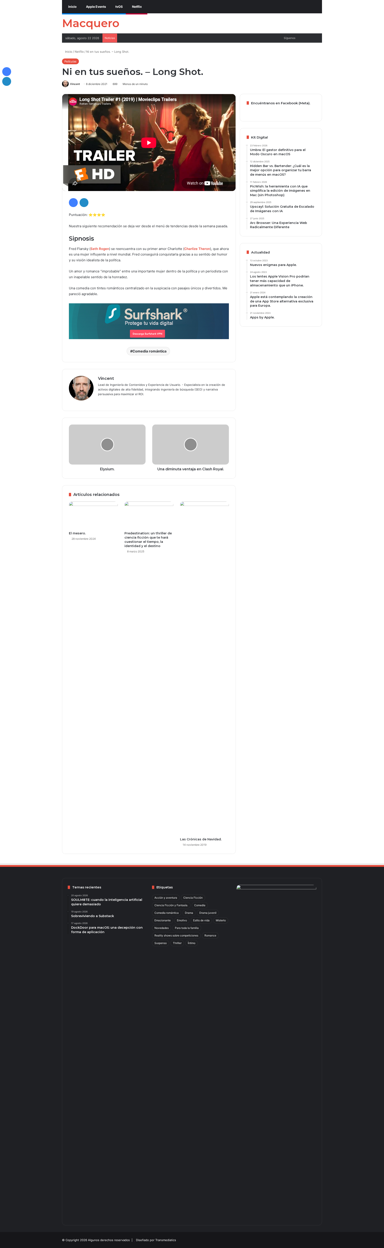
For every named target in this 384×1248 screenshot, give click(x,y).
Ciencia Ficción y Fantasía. (171, 905)
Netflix (136, 6)
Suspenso (160, 943)
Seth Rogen (99, 249)
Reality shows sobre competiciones (176, 935)
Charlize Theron (197, 249)
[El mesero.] (93, 515)
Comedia (199, 905)
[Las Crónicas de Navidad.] (204, 668)
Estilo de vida (201, 920)
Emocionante (162, 920)
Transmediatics (165, 1240)
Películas (70, 61)
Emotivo (182, 920)
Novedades (161, 928)
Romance (210, 935)
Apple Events (95, 6)
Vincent (75, 84)
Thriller (177, 943)
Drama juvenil (207, 912)
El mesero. (77, 533)
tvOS (119, 6)
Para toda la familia (187, 928)
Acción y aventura (165, 897)
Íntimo (191, 943)
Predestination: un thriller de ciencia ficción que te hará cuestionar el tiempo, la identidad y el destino (148, 539)
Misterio (221, 920)
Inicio (72, 6)
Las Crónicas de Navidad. (201, 839)
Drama (189, 912)
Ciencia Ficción (193, 897)
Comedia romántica (149, 351)
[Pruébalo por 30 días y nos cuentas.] (149, 321)
